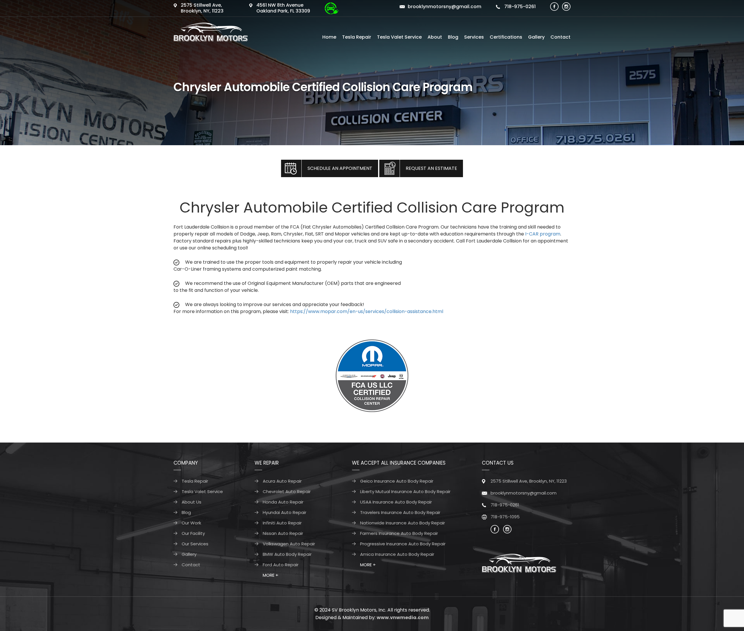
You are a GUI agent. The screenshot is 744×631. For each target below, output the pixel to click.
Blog (453, 37)
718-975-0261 (519, 6)
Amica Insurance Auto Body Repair (397, 554)
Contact (560, 37)
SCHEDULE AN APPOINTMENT (339, 168)
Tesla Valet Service (399, 37)
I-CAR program (542, 234)
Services (474, 37)
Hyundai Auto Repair (284, 512)
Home (329, 37)
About (435, 37)
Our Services (195, 544)
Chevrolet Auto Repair (287, 491)
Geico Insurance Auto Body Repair (396, 481)
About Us (191, 502)
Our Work (191, 523)
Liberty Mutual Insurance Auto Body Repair (405, 491)
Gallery (536, 37)
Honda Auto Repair (283, 502)
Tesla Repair (356, 37)
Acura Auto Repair (282, 481)
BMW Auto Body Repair (287, 554)
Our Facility (193, 533)
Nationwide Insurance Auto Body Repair (402, 523)
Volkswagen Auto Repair (289, 544)
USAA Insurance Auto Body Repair (396, 502)
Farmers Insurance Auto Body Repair (399, 533)
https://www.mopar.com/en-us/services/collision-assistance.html (366, 311)
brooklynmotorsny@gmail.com (444, 6)
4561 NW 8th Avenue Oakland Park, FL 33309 (283, 8)
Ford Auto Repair (280, 565)
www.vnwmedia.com (403, 617)
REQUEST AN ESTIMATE (431, 168)
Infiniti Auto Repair (282, 523)
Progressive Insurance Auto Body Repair (403, 544)
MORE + (270, 575)
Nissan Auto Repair (283, 533)
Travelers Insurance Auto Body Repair (400, 512)
